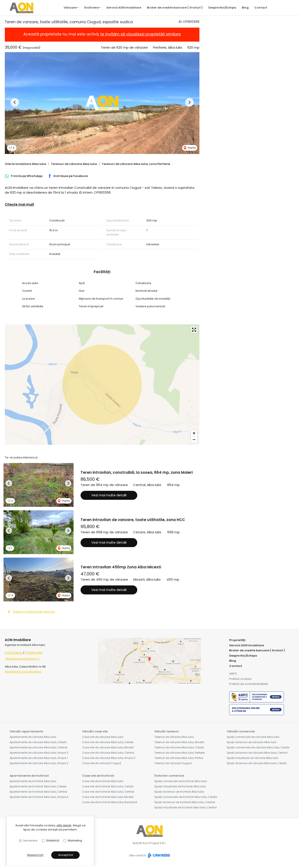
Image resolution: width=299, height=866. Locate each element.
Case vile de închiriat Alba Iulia (102, 781)
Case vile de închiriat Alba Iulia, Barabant (109, 802)
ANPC (233, 674)
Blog (245, 7)
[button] (15, 102)
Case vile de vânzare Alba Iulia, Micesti (108, 747)
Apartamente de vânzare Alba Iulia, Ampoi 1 (39, 758)
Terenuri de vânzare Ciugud (173, 763)
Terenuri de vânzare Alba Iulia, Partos (178, 758)
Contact (260, 7)
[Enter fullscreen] (194, 330)
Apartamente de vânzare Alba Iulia (33, 737)
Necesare (30, 840)
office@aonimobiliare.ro (22, 659)
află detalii (63, 825)
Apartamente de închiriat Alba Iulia (33, 781)
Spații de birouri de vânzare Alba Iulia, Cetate (257, 763)
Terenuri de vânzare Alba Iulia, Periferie (179, 753)
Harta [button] (191, 148)
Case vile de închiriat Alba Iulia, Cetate (107, 786)
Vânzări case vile (95, 731)
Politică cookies (240, 679)
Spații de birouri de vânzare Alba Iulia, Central (257, 753)
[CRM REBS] (158, 856)
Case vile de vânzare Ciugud (101, 763)
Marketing (75, 840)
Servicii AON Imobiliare (123, 7)
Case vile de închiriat (98, 776)
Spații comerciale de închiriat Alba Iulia (180, 781)
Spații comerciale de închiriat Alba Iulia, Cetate (185, 797)
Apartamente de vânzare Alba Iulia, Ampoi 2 (39, 763)
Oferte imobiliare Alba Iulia (25, 164)
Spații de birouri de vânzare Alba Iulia (251, 742)
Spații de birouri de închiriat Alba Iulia (179, 792)
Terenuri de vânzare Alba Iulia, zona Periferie (136, 164)
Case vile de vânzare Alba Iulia (102, 737)
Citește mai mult (19, 204)
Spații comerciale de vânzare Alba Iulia (253, 737)
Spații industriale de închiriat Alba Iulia (180, 786)
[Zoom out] (194, 439)
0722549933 (13, 653)
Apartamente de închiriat (29, 776)
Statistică (52, 840)
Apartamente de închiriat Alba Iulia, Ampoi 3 (39, 797)
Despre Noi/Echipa (222, 7)
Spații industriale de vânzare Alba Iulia (252, 758)
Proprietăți (237, 640)
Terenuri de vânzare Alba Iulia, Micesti (179, 742)
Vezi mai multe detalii (109, 495)
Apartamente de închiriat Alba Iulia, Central (38, 792)
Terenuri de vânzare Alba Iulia (74, 164)
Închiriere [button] (91, 7)
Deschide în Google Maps (23, 672)
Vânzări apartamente (26, 731)
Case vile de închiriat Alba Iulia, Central (108, 792)
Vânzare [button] (70, 7)
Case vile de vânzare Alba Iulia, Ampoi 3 (108, 758)
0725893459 (33, 653)
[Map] (102, 384)
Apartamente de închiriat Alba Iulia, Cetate (38, 786)
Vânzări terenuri (166, 731)
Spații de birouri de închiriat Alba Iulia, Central (184, 802)
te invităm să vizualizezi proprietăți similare (140, 34)
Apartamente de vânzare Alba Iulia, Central (38, 747)
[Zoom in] (194, 433)
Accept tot (65, 855)
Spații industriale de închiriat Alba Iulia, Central (185, 807)
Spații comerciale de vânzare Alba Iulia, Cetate (258, 747)
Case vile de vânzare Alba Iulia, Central (108, 753)
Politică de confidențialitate (248, 684)
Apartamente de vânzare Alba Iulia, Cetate (38, 742)
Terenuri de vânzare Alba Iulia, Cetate (179, 747)
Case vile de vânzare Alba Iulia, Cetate (107, 742)
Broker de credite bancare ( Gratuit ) (175, 7)
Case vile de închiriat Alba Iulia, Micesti (108, 797)
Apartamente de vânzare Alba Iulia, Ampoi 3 (39, 753)
